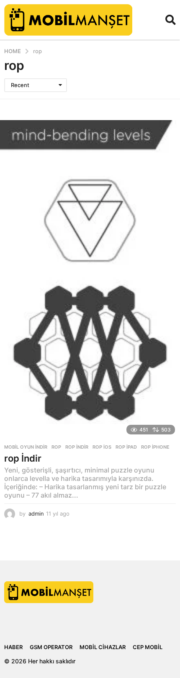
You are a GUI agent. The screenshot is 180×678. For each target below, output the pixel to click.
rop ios (102, 446)
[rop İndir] (90, 280)
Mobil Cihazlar (103, 647)
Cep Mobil (147, 647)
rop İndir (22, 458)
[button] (170, 19)
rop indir (76, 446)
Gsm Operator (51, 647)
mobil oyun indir (25, 446)
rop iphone (155, 446)
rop (56, 446)
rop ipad (126, 446)
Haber (13, 647)
